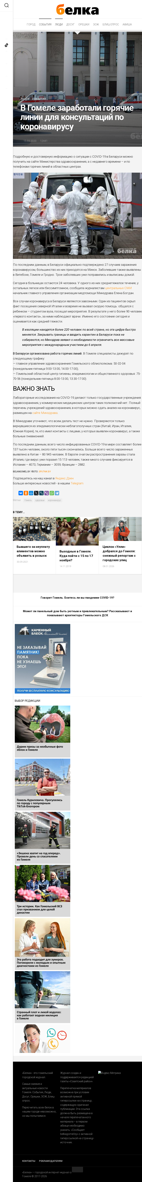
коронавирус (54, 500)
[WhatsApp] (52, 493)
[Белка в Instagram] (6, 57)
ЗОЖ (96, 24)
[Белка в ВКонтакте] (6, 69)
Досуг (70, 24)
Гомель (28, 500)
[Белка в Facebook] (6, 32)
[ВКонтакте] (20, 493)
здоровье (39, 500)
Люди (59, 24)
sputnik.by (45, 471)
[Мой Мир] (31, 493)
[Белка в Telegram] (6, 94)
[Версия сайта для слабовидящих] (6, 17)
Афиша (127, 24)
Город (31, 24)
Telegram (76, 483)
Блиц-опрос (111, 24)
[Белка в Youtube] (6, 82)
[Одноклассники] (26, 493)
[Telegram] (57, 493)
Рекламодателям (50, 1161)
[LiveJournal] (41, 493)
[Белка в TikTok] (6, 45)
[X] (36, 493)
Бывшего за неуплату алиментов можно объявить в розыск (33, 551)
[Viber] (46, 493)
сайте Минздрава (45, 413)
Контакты (28, 1161)
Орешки (83, 24)
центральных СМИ (118, 288)
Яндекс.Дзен (64, 478)
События (45, 24)
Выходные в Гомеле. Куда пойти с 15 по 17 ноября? (76, 555)
